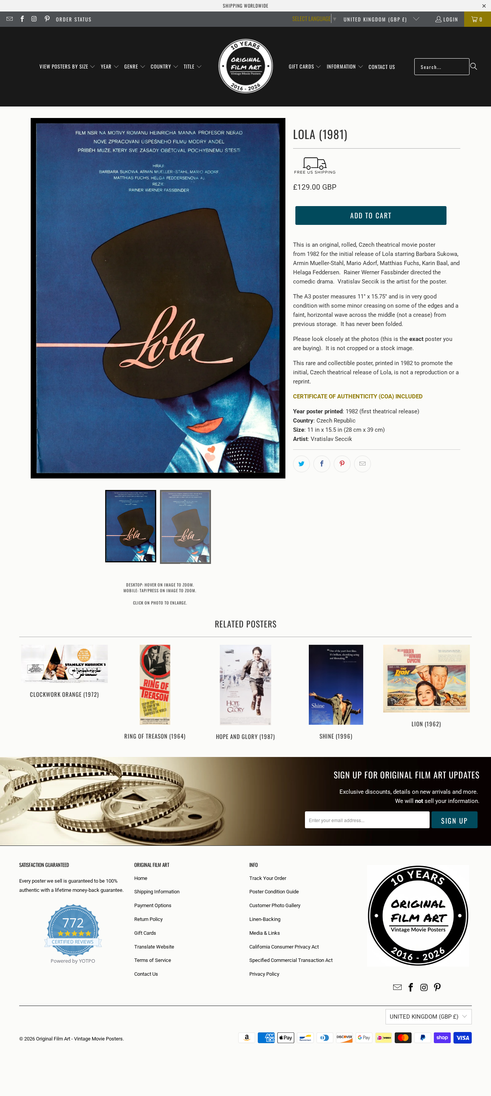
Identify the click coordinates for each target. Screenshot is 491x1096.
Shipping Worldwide (246, 5)
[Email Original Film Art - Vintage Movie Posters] (9, 19)
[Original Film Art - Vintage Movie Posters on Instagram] (34, 19)
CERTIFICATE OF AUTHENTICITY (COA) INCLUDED (358, 396)
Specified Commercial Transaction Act (291, 960)
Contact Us (146, 974)
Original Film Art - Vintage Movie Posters (79, 1039)
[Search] (473, 66)
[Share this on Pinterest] (342, 463)
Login (450, 19)
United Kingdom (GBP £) (376, 19)
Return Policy (148, 919)
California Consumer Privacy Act (284, 947)
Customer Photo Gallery (274, 905)
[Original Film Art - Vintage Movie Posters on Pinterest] (46, 19)
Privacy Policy (264, 974)
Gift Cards (145, 933)
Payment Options (152, 905)
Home (140, 878)
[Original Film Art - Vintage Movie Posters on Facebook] (21, 19)
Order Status (74, 19)
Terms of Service (152, 960)
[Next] (461, 693)
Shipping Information (157, 891)
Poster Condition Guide (274, 891)
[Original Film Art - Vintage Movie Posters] (245, 67)
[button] (68, 66)
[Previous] (30, 693)
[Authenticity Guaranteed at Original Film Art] (19, 970)
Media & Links (264, 933)
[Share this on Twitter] (301, 463)
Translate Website (154, 947)
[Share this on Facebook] (321, 463)
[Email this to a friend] (362, 463)
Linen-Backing (264, 919)
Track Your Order (267, 878)
